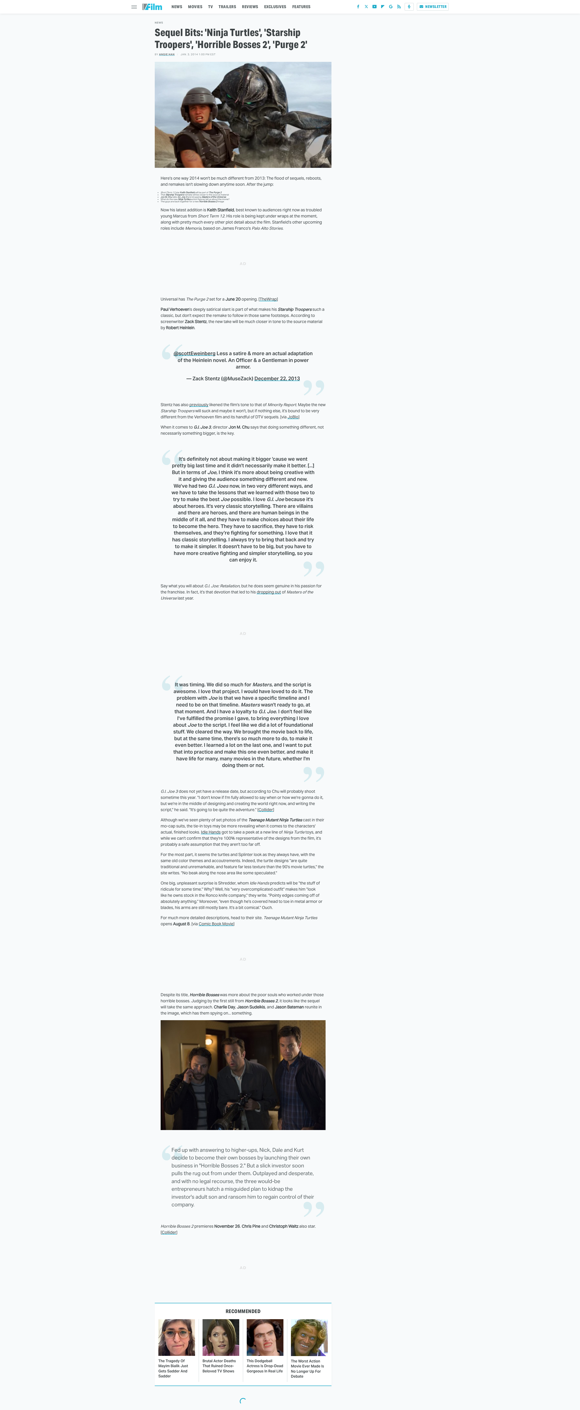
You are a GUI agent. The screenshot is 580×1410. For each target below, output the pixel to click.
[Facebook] (358, 7)
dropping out (269, 592)
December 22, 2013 (277, 378)
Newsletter (436, 6)
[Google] (390, 7)
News (159, 22)
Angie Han (167, 54)
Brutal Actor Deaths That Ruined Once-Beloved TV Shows (219, 1366)
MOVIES (195, 6)
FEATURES (301, 6)
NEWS (177, 6)
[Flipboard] (382, 7)
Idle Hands (211, 832)
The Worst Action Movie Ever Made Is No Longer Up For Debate (307, 1369)
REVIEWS (250, 6)
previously (198, 404)
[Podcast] (409, 7)
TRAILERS (227, 6)
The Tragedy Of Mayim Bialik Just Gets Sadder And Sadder (173, 1369)
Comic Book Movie (216, 923)
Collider (266, 809)
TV (210, 6)
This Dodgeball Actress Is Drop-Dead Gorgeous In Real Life (265, 1366)
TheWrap (268, 299)
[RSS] (398, 7)
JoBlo (293, 416)
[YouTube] (374, 7)
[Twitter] (366, 7)
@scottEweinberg (194, 353)
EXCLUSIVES (275, 6)
